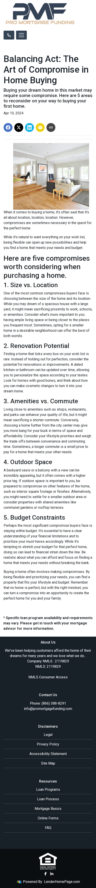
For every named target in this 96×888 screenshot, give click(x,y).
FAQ (48, 828)
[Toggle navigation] (21, 35)
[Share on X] (18, 127)
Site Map (48, 763)
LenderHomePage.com (62, 882)
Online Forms (48, 818)
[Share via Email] (40, 127)
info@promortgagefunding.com (48, 709)
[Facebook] (45, 874)
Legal (48, 735)
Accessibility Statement (48, 754)
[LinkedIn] (51, 874)
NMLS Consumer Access (48, 677)
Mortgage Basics (48, 809)
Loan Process (48, 799)
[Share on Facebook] (8, 127)
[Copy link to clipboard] (50, 127)
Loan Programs (48, 789)
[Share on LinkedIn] (29, 127)
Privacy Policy (48, 744)
